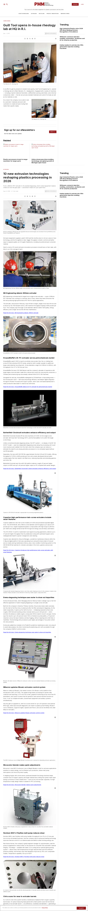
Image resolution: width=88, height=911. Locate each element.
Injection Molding (24, 13)
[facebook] (25, 38)
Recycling (41, 13)
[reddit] (32, 38)
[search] (7, 4)
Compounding (6, 20)
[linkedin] (27, 38)
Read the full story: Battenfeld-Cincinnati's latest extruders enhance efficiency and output (29, 468)
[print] (55, 38)
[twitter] (30, 38)
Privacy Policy (45, 907)
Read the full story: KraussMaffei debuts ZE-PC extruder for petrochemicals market (27, 386)
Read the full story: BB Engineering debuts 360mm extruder (20, 313)
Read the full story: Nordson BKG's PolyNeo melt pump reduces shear (23, 856)
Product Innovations (53, 13)
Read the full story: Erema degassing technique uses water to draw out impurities (27, 632)
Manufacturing (65, 13)
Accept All (81, 908)
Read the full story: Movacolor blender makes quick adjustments (22, 784)
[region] (44, 908)
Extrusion (34, 13)
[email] (35, 38)
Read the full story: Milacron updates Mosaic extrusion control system (23, 713)
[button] (4, 4)
